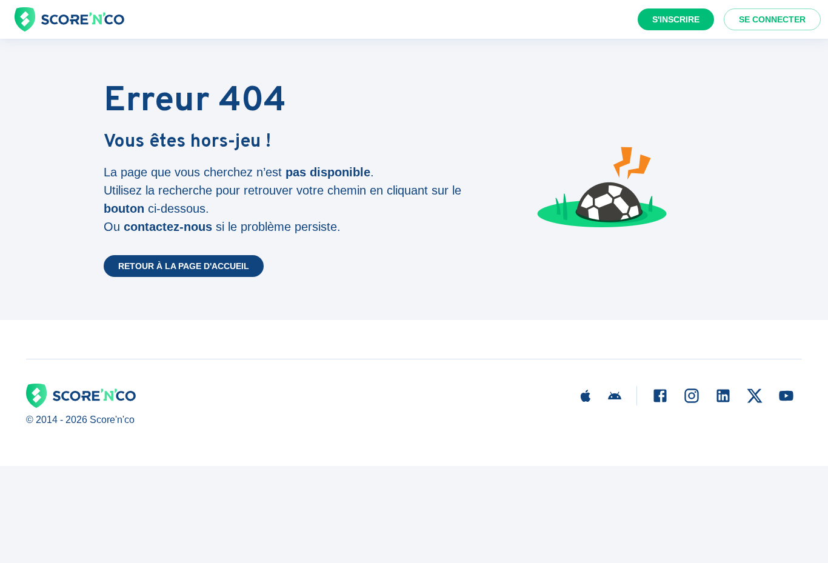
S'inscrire (675, 19)
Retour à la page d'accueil (183, 266)
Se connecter (772, 19)
